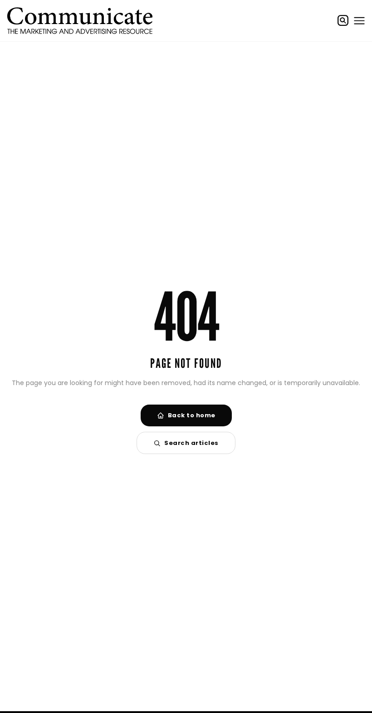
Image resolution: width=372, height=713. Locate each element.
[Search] (343, 20)
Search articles (191, 443)
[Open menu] (359, 20)
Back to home (191, 415)
